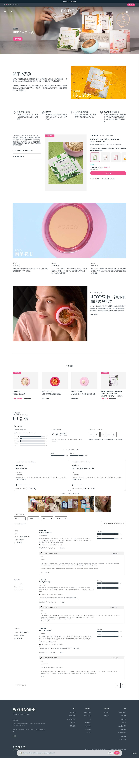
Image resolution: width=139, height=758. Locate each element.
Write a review (109, 135)
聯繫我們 (72, 712)
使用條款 (123, 729)
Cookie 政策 (122, 739)
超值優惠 (131, 4)
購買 (117, 753)
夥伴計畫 (123, 716)
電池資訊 (72, 726)
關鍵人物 (123, 736)
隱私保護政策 (122, 733)
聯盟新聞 (123, 719)
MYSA (124, 722)
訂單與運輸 (72, 716)
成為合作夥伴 (122, 726)
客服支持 (106, 716)
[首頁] (69, 12)
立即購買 (18, 39)
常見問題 (72, 722)
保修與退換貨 (71, 719)
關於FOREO (122, 712)
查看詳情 (93, 315)
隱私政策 (38, 729)
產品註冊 (106, 712)
